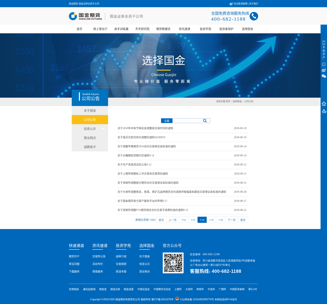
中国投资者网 (237, 289)
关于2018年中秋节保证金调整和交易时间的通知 (145, 128)
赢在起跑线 (89, 289)
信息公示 (144, 263)
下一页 (232, 220)
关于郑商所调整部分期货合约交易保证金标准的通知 (148, 182)
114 (202, 220)
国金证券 (115, 289)
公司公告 (248, 101)
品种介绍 (121, 256)
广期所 (222, 289)
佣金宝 (103, 289)
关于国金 (144, 256)
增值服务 (97, 271)
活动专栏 (97, 263)
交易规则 (121, 263)
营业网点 (144, 271)
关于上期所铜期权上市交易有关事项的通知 (143, 173)
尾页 (243, 220)
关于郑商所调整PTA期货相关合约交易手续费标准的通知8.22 (153, 210)
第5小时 (252, 289)
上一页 (173, 220)
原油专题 (121, 271)
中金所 (211, 289)
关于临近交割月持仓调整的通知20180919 (141, 137)
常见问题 (74, 263)
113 (193, 220)
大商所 (189, 289)
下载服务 (74, 271)
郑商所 (200, 289)
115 (211, 220)
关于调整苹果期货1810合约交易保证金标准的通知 (147, 146)
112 (183, 220)
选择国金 (237, 101)
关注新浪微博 (240, 3)
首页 (161, 220)
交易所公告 (99, 256)
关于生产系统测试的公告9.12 (134, 164)
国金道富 (129, 289)
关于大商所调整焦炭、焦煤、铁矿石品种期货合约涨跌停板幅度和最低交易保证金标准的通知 (172, 191)
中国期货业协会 (162, 289)
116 (220, 220)
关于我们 (253, 3)
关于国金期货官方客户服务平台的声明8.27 (142, 201)
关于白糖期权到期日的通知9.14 (136, 155)
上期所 (178, 289)
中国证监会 (143, 289)
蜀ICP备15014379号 (162, 299)
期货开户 (74, 256)
